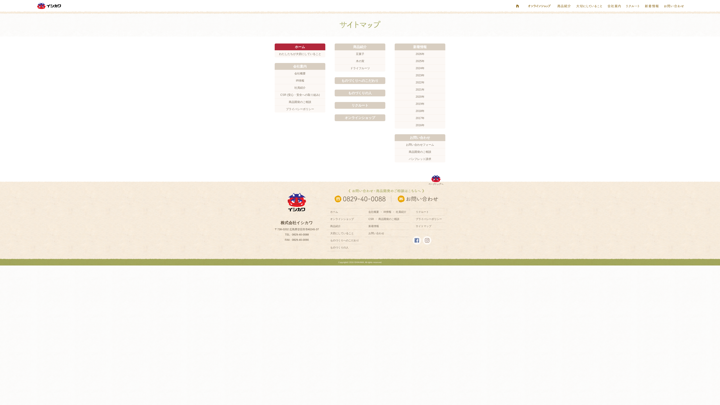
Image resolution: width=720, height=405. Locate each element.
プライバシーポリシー (300, 109)
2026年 (420, 54)
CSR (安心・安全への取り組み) (300, 94)
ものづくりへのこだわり (344, 240)
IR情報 (300, 80)
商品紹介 (335, 226)
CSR (371, 219)
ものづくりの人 (339, 247)
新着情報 (373, 226)
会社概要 (300, 73)
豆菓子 (360, 54)
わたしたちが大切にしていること (300, 54)
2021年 (420, 89)
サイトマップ (423, 226)
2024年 (420, 68)
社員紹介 (300, 87)
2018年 (420, 110)
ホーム (334, 211)
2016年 (420, 125)
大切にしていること (342, 233)
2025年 (420, 61)
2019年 (420, 103)
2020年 (420, 96)
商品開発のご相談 (300, 102)
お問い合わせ (376, 233)
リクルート (422, 211)
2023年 (420, 75)
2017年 (420, 118)
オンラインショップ (342, 219)
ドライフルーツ (360, 68)
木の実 (360, 61)
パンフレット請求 (420, 158)
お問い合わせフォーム (420, 144)
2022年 (420, 82)
